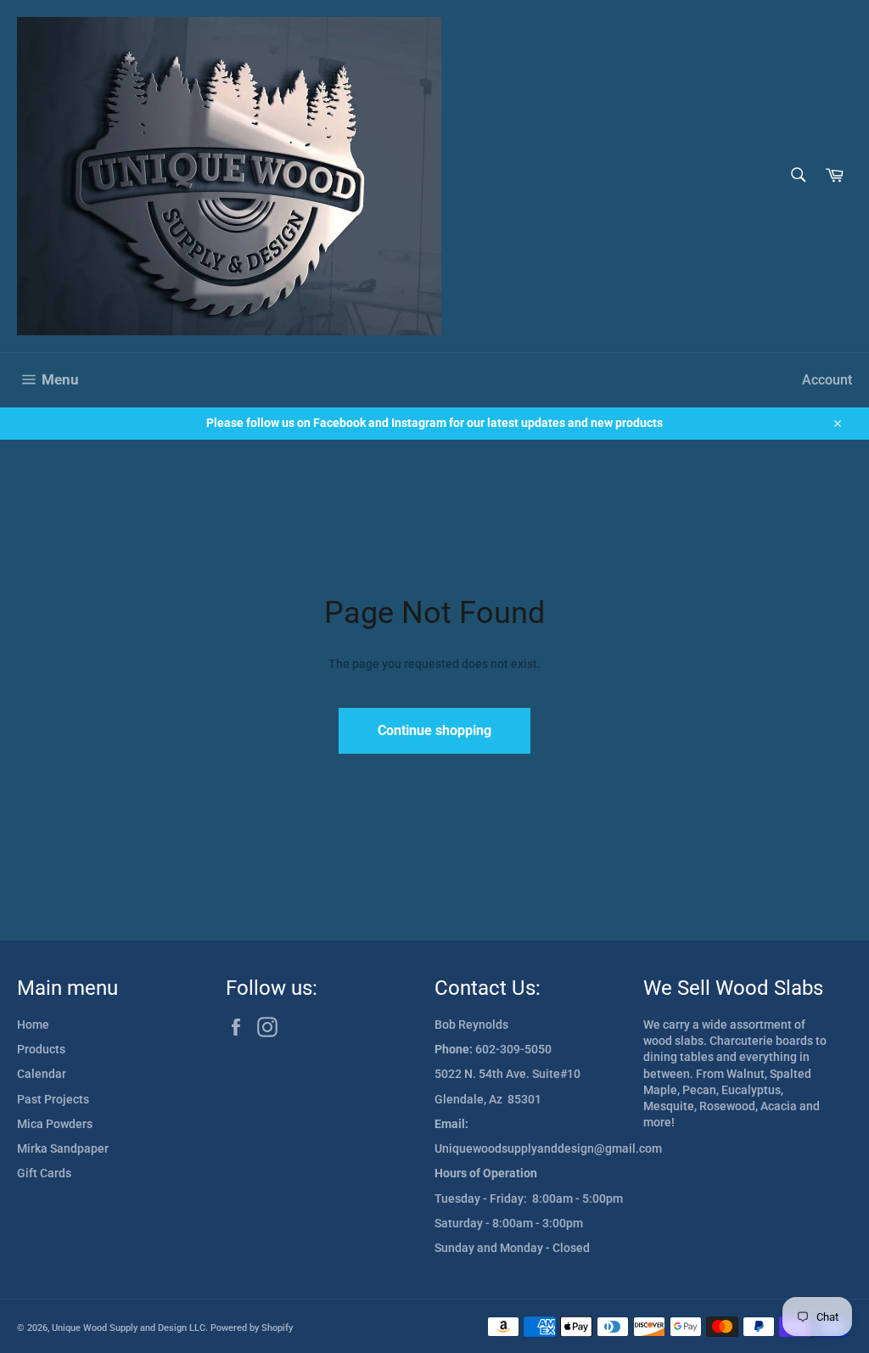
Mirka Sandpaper (63, 1148)
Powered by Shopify (251, 1327)
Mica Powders (55, 1124)
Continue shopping (434, 730)
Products (41, 1049)
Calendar (41, 1074)
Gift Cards (44, 1173)
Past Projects (53, 1099)
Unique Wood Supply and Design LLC (128, 1327)
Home (33, 1024)
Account (827, 380)
